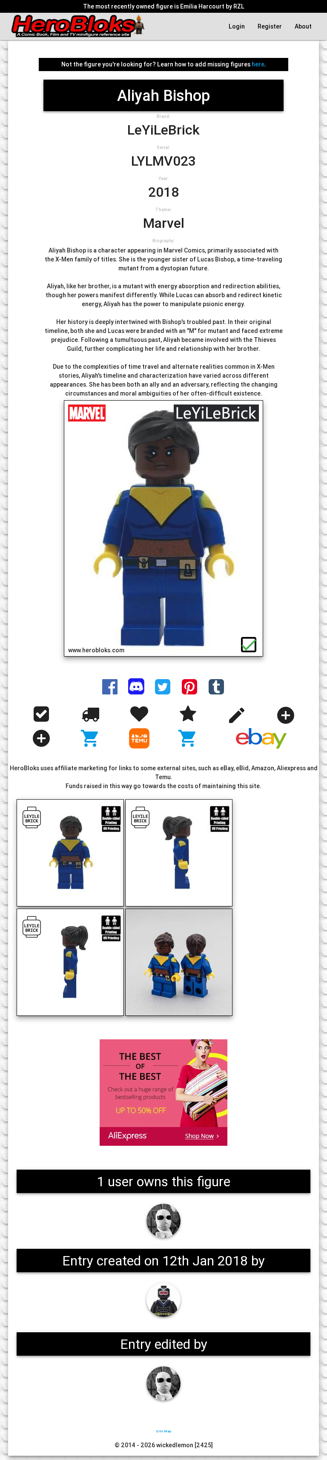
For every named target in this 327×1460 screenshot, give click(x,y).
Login (237, 26)
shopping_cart (90, 738)
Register (270, 26)
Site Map (163, 1431)
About (303, 26)
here (258, 64)
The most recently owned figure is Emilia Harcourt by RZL (163, 6)
